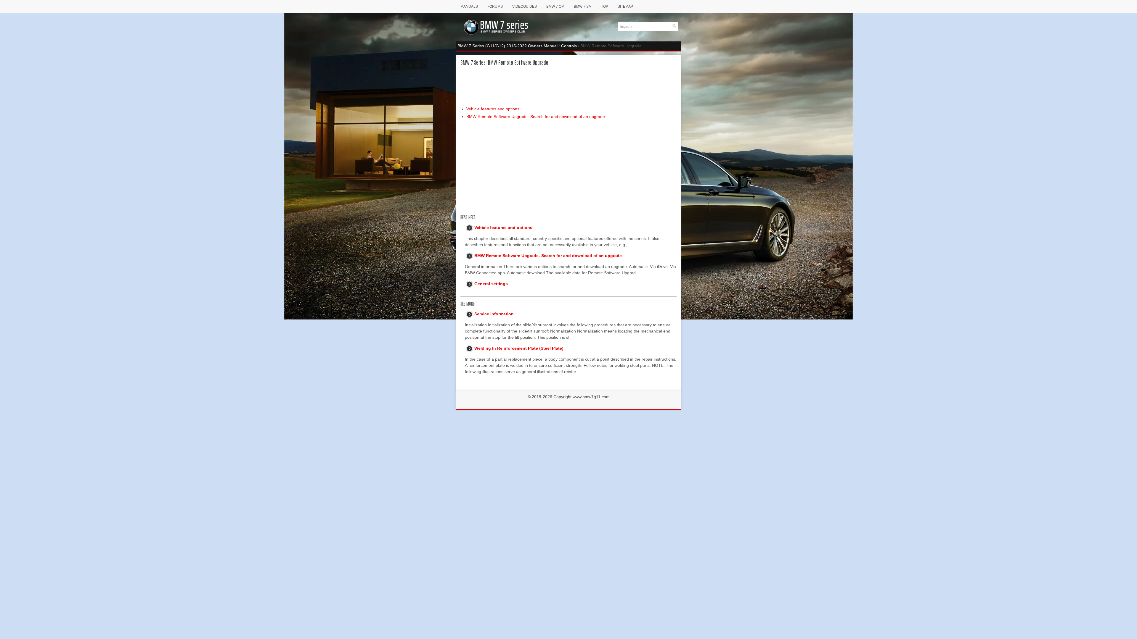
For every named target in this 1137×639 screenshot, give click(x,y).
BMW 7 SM (583, 6)
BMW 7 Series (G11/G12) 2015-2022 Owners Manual (507, 45)
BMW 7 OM (555, 6)
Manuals (469, 6)
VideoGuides (524, 6)
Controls (569, 45)
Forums (495, 6)
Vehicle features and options (492, 108)
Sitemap (625, 6)
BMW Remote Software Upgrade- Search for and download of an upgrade (535, 116)
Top (604, 6)
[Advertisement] (568, 85)
